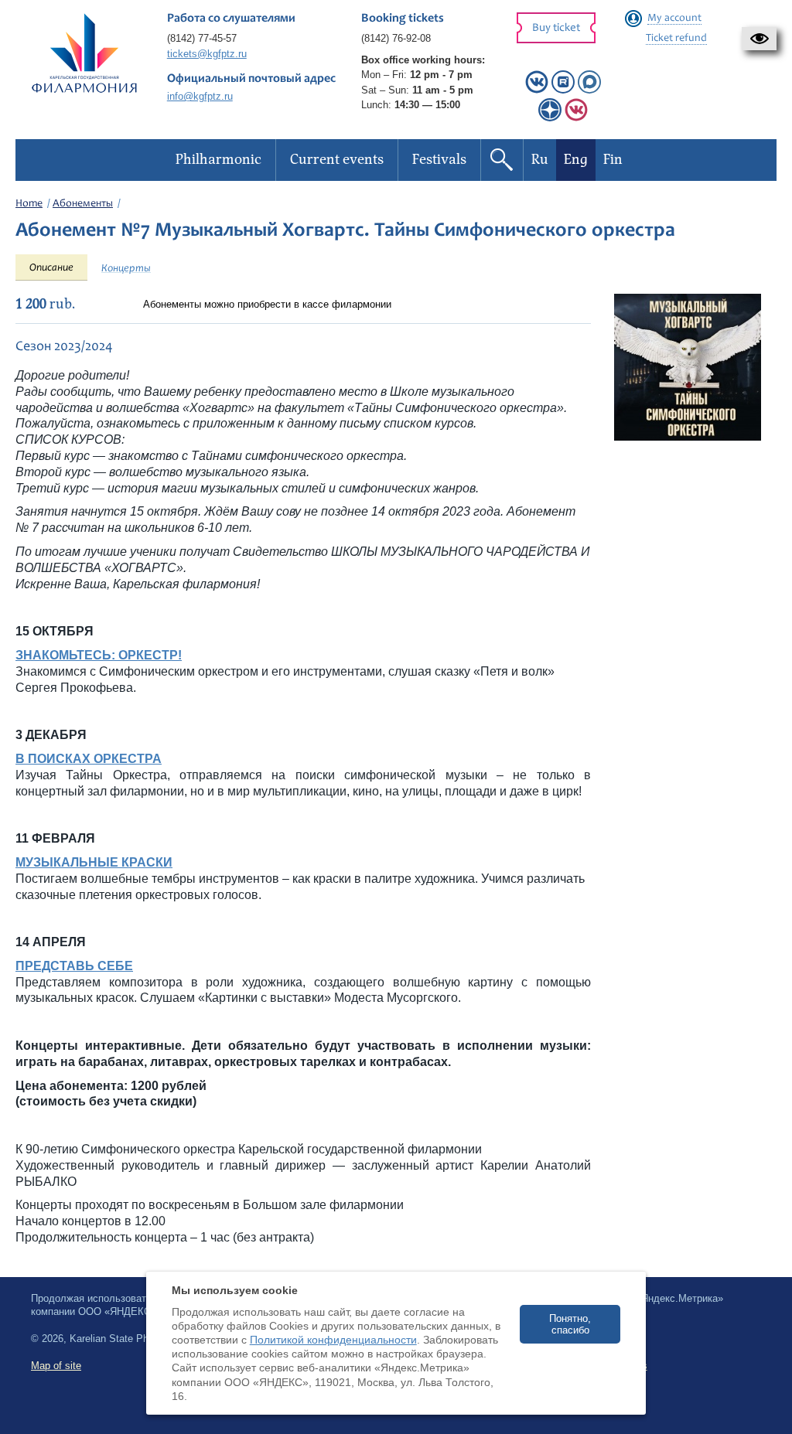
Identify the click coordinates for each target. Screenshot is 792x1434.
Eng (576, 160)
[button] (759, 38)
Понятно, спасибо (570, 1324)
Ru (539, 160)
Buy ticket (556, 28)
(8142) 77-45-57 (202, 38)
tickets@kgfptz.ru (207, 54)
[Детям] (576, 118)
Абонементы (83, 204)
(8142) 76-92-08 (396, 38)
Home (29, 204)
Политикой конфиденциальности (333, 1340)
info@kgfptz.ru (200, 96)
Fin (613, 160)
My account (674, 18)
